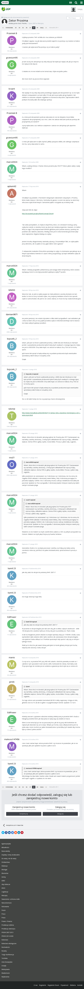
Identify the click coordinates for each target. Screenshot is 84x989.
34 (19, 27)
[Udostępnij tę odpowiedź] (80, 34)
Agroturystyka (6, 844)
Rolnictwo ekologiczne (9, 943)
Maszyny (41, 23)
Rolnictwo (5, 940)
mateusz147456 (11, 739)
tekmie (12, 408)
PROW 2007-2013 (7, 932)
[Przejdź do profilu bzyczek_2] (11, 345)
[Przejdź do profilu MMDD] (11, 297)
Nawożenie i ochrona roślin (11, 899)
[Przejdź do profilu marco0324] (11, 169)
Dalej (41, 27)
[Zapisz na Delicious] (12, 832)
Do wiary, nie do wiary (9, 858)
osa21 (12, 457)
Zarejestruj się (24, 814)
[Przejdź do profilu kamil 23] (11, 575)
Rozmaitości (6, 947)
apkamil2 (11, 186)
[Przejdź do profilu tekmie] (11, 416)
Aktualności (5, 847)
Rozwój (4, 951)
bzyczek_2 (12, 338)
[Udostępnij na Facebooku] (6, 832)
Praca (3, 914)
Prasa (3, 918)
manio (12, 657)
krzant (12, 88)
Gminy (4, 877)
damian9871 (12, 314)
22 (80, 18)
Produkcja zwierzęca (8, 929)
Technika (4, 958)
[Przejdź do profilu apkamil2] (11, 193)
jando (12, 681)
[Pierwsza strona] (3, 27)
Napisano (30, 33)
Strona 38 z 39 (53, 27)
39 (37, 27)
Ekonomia (5, 873)
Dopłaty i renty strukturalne (11, 855)
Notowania (5, 906)
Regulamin (42, 985)
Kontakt (79, 985)
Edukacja (4, 866)
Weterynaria (6, 969)
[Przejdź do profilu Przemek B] (11, 40)
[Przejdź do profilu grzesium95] (11, 64)
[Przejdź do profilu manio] (11, 664)
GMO (3, 881)
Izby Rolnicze (6, 884)
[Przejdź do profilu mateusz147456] (11, 746)
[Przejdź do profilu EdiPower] (11, 624)
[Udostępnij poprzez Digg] (9, 832)
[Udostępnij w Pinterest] (22, 832)
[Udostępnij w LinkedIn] (18, 832)
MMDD (12, 290)
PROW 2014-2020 (7, 936)
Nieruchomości (7, 903)
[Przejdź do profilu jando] (11, 689)
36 (26, 27)
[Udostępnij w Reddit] (15, 832)
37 (30, 27)
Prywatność (64, 985)
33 (15, 27)
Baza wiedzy (6, 851)
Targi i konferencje (8, 955)
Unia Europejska (7, 962)
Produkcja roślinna (8, 925)
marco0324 (11, 162)
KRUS (3, 888)
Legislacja (5, 892)
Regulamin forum (53, 985)
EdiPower (11, 617)
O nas (36, 985)
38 (33, 27)
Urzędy (4, 966)
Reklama (73, 985)
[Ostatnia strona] (46, 27)
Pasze (4, 910)
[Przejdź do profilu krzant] (11, 96)
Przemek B (12, 33)
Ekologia (4, 870)
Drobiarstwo (6, 862)
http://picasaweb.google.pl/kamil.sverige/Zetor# (37, 214)
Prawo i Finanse (7, 921)
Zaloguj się (60, 814)
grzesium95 (12, 57)
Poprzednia (9, 27)
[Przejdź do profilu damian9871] (11, 321)
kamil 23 (12, 568)
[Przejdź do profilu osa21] (11, 464)
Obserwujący (72, 18)
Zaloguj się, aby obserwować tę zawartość (16, 17)
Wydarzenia (5, 977)
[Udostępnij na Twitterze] (3, 832)
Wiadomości (6, 973)
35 (23, 27)
